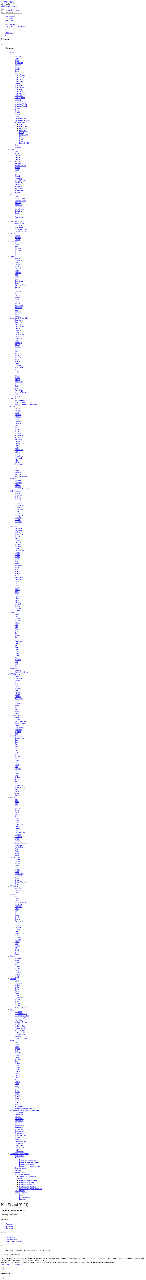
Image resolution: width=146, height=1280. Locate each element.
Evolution (18, 464)
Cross (17, 170)
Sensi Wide (23, 131)
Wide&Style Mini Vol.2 (23, 120)
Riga (16, 781)
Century (17, 289)
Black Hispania (20, 166)
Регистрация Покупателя (15, 26)
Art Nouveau (19, 435)
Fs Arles (18, 493)
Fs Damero (19, 505)
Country (18, 454)
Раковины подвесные (27, 1187)
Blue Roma (19, 320)
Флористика (19, 1152)
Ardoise (17, 1024)
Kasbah (17, 409)
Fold (16, 662)
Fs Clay (17, 503)
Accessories (19, 1106)
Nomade (18, 273)
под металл (19, 1129)
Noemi (17, 1057)
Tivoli (17, 374)
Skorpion (18, 248)
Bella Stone (19, 281)
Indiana (17, 567)
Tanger (17, 653)
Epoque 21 (18, 159)
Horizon (18, 314)
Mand (17, 812)
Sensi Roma (19, 96)
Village (17, 462)
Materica (18, 688)
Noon (17, 773)
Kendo (17, 761)
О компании (10, 16)
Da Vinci (18, 295)
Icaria (17, 563)
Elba (16, 583)
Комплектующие (21, 1172)
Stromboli (18, 458)
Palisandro (18, 365)
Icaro (16, 174)
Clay (16, 830)
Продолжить (17, 1264)
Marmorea (18, 528)
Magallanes (19, 178)
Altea (16, 427)
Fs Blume (18, 497)
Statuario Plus (20, 933)
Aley (16, 707)
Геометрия (19, 1115)
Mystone (18, 693)
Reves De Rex (20, 1030)
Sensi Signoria (20, 98)
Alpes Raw (19, 63)
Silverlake (18, 837)
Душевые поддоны (22, 1168)
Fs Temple (18, 522)
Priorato (17, 602)
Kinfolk (17, 176)
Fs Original (19, 516)
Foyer (17, 977)
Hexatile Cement (21, 476)
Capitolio (18, 579)
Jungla (17, 351)
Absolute (18, 203)
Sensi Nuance (20, 94)
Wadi (16, 466)
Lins (16, 616)
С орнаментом (20, 1141)
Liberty (17, 262)
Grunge (17, 1005)
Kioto (17, 594)
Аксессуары (19, 1156)
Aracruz (17, 573)
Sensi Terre (19, 227)
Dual (16, 944)
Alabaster (18, 532)
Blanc (17, 742)
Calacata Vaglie (20, 326)
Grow (17, 952)
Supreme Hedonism (22, 489)
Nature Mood (19, 223)
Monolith (18, 57)
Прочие (18, 1137)
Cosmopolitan (20, 833)
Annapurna (19, 382)
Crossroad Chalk (21, 104)
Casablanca (19, 641)
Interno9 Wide (24, 143)
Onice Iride (19, 207)
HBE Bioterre (20, 402)
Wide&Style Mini (21, 118)
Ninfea (17, 1055)
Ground (17, 756)
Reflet (17, 826)
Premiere (18, 925)
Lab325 (17, 54)
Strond (17, 935)
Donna (17, 995)
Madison (18, 266)
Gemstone (18, 730)
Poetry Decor (19, 77)
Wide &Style (23, 135)
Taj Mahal (18, 608)
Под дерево (19, 1123)
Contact (17, 240)
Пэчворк (18, 1139)
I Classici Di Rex (21, 1038)
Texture (17, 610)
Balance (17, 795)
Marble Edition (20, 400)
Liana (17, 355)
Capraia (17, 328)
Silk (16, 369)
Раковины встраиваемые (28, 1180)
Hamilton (18, 312)
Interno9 (18, 147)
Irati (16, 349)
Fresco (17, 341)
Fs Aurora (18, 495)
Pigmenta (18, 968)
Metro (17, 425)
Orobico (18, 917)
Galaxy (17, 680)
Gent (21, 139)
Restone (17, 828)
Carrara (17, 446)
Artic (16, 384)
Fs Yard (17, 524)
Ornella (17, 1069)
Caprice (17, 441)
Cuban (17, 649)
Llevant (17, 618)
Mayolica (18, 621)
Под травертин (20, 1135)
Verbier (17, 999)
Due (16, 748)
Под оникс (19, 1133)
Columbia (18, 678)
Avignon (18, 711)
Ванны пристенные (26, 1164)
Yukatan (18, 559)
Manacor (18, 417)
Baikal (17, 713)
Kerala (17, 614)
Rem (16, 779)
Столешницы (20, 1191)
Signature (18, 835)
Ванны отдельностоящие (29, 1162)
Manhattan (18, 983)
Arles (16, 388)
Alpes (17, 61)
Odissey (17, 277)
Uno (16, 783)
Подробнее (5, 1264)
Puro (16, 1080)
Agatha (17, 1049)
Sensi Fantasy (20, 89)
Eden (16, 948)
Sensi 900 (18, 85)
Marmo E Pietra (20, 201)
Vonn (16, 789)
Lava (16, 353)
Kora (16, 763)
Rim (16, 647)
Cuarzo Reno (19, 334)
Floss (16, 752)
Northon (18, 697)
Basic (17, 386)
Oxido (17, 363)
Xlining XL (19, 186)
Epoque (17, 157)
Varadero (18, 660)
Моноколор (19, 1119)
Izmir (16, 569)
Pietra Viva (23, 129)
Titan (16, 371)
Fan (16, 468)
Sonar (17, 299)
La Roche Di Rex (21, 1014)
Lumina (17, 900)
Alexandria (19, 188)
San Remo (18, 546)
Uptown (18, 656)
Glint (16, 664)
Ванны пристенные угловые (30, 1166)
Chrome (17, 83)
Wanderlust (19, 847)
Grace (21, 141)
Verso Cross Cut (20, 785)
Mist (16, 691)
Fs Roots (18, 518)
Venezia (17, 376)
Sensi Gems (19, 92)
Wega (17, 791)
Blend (17, 71)
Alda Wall (18, 1053)
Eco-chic (18, 114)
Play (16, 73)
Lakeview (18, 260)
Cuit (16, 746)
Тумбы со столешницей (28, 1176)
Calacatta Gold (20, 285)
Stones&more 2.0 (21, 229)
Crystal (17, 929)
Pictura (17, 966)
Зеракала (18, 1170)
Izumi (17, 853)
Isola (16, 1104)
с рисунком (19, 1145)
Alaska (17, 378)
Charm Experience (21, 672)
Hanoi (17, 470)
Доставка (9, 20)
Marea (17, 1045)
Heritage (18, 472)
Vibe (16, 460)
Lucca (17, 981)
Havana (17, 666)
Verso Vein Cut (20, 787)
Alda (16, 1051)
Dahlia (17, 931)
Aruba (17, 629)
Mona (17, 1047)
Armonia (18, 1059)
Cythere (17, 975)
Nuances (18, 670)
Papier (17, 822)
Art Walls (18, 487)
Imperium (18, 565)
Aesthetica (18, 205)
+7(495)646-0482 (11, 1239)
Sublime (18, 938)
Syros (17, 701)
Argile (17, 429)
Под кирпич (19, 1127)
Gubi (16, 758)
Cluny (17, 993)
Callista (17, 1075)
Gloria (17, 1098)
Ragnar (17, 287)
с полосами (19, 1143)
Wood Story (19, 306)
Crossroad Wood (21, 106)
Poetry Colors (20, 75)
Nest (20, 124)
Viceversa (18, 845)
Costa (17, 1084)
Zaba (16, 310)
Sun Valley (18, 604)
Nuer (16, 775)
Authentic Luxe (20, 1026)
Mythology (19, 888)
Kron (16, 767)
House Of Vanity (21, 1008)
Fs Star (17, 520)
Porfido (17, 394)
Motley (17, 814)
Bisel (16, 740)
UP (16, 219)
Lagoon (17, 808)
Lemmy (17, 810)
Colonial (18, 291)
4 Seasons (18, 483)
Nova (17, 909)
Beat (16, 633)
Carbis (17, 676)
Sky (16, 293)
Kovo (17, 765)
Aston (17, 279)
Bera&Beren (19, 738)
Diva (17, 1090)
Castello (17, 643)
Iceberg (17, 345)
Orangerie (18, 962)
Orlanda (17, 1067)
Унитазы (22, 1199)
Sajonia (17, 544)
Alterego (18, 65)
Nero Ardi (18, 361)
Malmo (17, 596)
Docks (17, 110)
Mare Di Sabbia (20, 180)
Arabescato (19, 190)
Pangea (17, 540)
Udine (17, 705)
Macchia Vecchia (21, 392)
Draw (17, 651)
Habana (17, 590)
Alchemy (18, 985)
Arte (16, 911)
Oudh (17, 820)
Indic (16, 684)
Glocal (17, 849)
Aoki (16, 275)
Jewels (17, 855)
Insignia (17, 316)
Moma (17, 359)
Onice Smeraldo (20, 209)
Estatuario (18, 339)
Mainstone (18, 905)
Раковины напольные (27, 1185)
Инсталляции (24, 1197)
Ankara (17, 380)
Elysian (17, 841)
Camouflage (19, 390)
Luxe (16, 246)
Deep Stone (19, 728)
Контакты (9, 18)
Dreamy (17, 942)
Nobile (17, 153)
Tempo (17, 553)
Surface (17, 396)
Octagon (18, 433)
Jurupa (17, 802)
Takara (17, 301)
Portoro (17, 215)
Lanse (17, 413)
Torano (17, 946)
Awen (17, 631)
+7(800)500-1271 (7, 2)
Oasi (16, 1061)
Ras (16, 645)
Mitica (17, 598)
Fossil (21, 137)
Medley (17, 236)
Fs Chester (18, 501)
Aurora (17, 192)
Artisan (17, 437)
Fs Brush (18, 499)
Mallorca (18, 415)
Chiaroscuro (19, 890)
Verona (17, 304)
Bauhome (18, 439)
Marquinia (18, 1020)
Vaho (16, 658)
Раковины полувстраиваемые (30, 1189)
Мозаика (18, 1117)
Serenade (18, 973)
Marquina (18, 357)
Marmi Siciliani (20, 721)
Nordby (17, 695)
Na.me (17, 865)
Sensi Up (18, 100)
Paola (17, 1073)
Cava (16, 744)
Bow (16, 637)
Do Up (21, 133)
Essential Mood (20, 231)
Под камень (19, 1125)
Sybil (16, 252)
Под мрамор (19, 1131)
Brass (17, 989)
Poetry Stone (19, 79)
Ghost (17, 145)
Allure (17, 793)
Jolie (16, 800)
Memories (18, 481)
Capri (17, 1078)
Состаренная (20, 1147)
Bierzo (17, 538)
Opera (17, 915)
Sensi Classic (19, 87)
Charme (17, 991)
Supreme (18, 250)
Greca (17, 1102)
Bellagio (18, 164)
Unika (17, 116)
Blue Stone (19, 322)
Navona (17, 485)
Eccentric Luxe (20, 1032)
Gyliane (17, 851)
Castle (17, 726)
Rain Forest (19, 699)
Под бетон (19, 1121)
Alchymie (18, 960)
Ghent (17, 1001)
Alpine (17, 987)
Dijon (17, 839)
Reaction (18, 238)
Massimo (18, 421)
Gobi (16, 682)
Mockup (18, 958)
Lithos (17, 686)
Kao (16, 804)
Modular (18, 269)
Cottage (17, 452)
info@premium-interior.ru (10, 6)
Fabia (17, 1094)
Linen (17, 898)
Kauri (17, 717)
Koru (16, 806)
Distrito (17, 336)
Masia (17, 419)
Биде (21, 1195)
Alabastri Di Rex (21, 1022)
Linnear (17, 264)
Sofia (16, 1086)
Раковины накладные (27, 1182)
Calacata (18, 324)
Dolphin (18, 112)
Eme (16, 750)
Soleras (17, 108)
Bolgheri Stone (20, 723)
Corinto (17, 332)
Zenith (17, 950)
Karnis (17, 244)
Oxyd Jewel (19, 182)
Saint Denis (19, 367)
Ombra (17, 777)
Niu (16, 771)
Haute (17, 954)
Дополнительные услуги (24, 1108)
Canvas (17, 155)
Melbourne (18, 530)
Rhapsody (18, 970)
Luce (16, 151)
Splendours (19, 456)
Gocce (17, 1100)
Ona (16, 627)
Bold (16, 964)
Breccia (17, 168)
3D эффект (19, 1112)
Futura (17, 588)
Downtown (19, 997)
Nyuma (17, 870)
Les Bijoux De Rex (22, 1016)
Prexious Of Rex (21, 1028)
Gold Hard (18, 172)
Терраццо (18, 1150)
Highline (18, 732)
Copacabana (19, 217)
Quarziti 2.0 (19, 824)
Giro (16, 754)
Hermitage (18, 343)
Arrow (17, 431)
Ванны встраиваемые (27, 1160)
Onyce (17, 818)
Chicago (18, 927)
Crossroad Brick (20, 102)
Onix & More (19, 225)
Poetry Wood (19, 81)
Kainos (17, 258)
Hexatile (18, 474)
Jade (16, 254)
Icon (16, 734)
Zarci (16, 561)
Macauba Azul (20, 199)
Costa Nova (19, 450)
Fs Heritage (19, 509)
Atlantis (17, 67)
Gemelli (17, 1096)
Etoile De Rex (20, 1034)
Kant (16, 196)
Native (17, 59)
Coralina (18, 330)
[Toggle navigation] (2, 8)
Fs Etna (17, 507)
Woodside (18, 308)
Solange (17, 297)
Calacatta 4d (19, 921)
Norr (16, 816)
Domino (18, 1092)
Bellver (17, 536)
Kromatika (18, 411)
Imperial (18, 347)
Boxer (17, 283)
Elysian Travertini (21, 843)
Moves (17, 623)
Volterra (17, 184)
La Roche (18, 1012)
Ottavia (17, 1071)
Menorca (18, 423)
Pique (17, 639)
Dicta (16, 892)
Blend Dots (23, 127)
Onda (17, 1065)
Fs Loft (17, 513)
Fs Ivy (17, 511)
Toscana (18, 703)
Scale (16, 448)
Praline (17, 923)
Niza (16, 625)
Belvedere (18, 211)
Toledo (17, 555)
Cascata (17, 1082)
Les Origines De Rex (22, 1018)
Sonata (17, 1088)
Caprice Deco (20, 444)
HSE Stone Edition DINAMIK (26, 404)
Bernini (17, 213)
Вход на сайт (10, 24)
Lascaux (18, 719)
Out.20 (17, 69)
